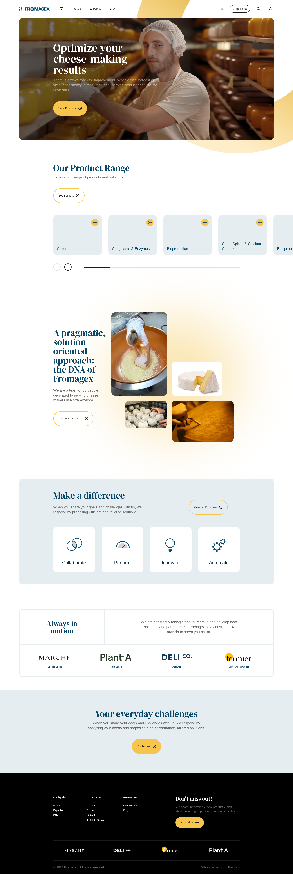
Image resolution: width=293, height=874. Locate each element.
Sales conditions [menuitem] (212, 867)
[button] (68, 267)
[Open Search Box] (258, 8)
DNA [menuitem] (113, 8)
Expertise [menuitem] (95, 8)
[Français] (221, 8)
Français (221, 8)
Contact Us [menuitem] (94, 797)
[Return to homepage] (34, 9)
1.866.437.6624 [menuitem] (95, 820)
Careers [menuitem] (91, 805)
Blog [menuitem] (125, 810)
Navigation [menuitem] (60, 797)
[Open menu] (61, 8)
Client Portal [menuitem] (130, 805)
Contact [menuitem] (91, 810)
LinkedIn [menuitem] (91, 815)
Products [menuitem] (76, 8)
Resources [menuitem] (130, 797)
